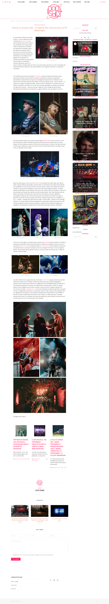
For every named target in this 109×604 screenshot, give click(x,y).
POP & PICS (67, 2)
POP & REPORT (45, 2)
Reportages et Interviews (39, 24)
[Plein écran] (96, 54)
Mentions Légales (14, 581)
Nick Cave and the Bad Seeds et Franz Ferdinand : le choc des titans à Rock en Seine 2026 (39, 520)
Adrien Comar (54, 467)
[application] (85, 48)
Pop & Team (75, 61)
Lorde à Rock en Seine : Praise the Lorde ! (59, 519)
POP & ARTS (56, 2)
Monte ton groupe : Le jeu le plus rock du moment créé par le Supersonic (85, 218)
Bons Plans (85, 86)
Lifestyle (85, 213)
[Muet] (93, 54)
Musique (85, 118)
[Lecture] (74, 54)
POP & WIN (87, 2)
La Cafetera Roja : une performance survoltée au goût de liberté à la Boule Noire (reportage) (39, 444)
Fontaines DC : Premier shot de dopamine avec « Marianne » (85, 122)
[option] (85, 81)
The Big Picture (30, 289)
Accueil (12, 21)
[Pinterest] (5, 49)
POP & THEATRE (77, 2)
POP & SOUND (21, 2)
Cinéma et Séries (85, 150)
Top (97, 601)
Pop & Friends (75, 57)
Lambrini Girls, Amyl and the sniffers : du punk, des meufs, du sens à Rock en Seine (19, 520)
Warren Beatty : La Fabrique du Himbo (85, 154)
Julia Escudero (36, 459)
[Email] (5, 53)
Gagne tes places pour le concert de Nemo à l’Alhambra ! (85, 90)
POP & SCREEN (33, 2)
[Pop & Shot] (54, 11)
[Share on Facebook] (5, 42)
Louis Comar (17, 459)
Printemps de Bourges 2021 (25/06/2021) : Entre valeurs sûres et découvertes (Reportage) (21, 444)
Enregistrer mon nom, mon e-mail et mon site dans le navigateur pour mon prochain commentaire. (33, 555)
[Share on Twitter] (5, 45)
